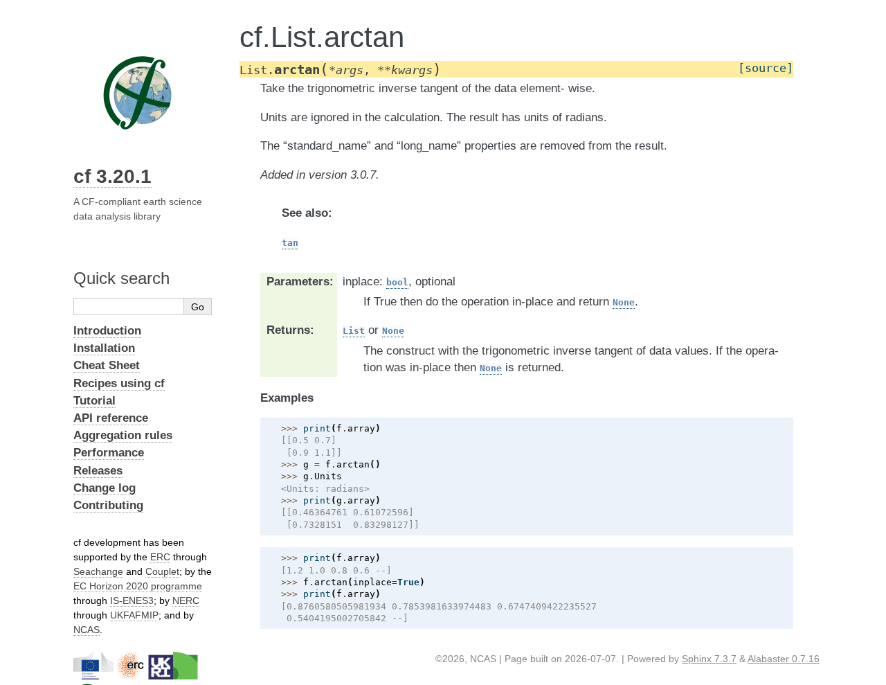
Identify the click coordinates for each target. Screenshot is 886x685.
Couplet (162, 571)
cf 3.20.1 (112, 176)
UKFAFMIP (134, 615)
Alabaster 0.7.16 (784, 658)
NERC (185, 600)
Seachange (98, 571)
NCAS (86, 629)
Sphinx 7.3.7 (709, 658)
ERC (160, 556)
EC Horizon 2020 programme (137, 585)
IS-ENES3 (132, 600)
